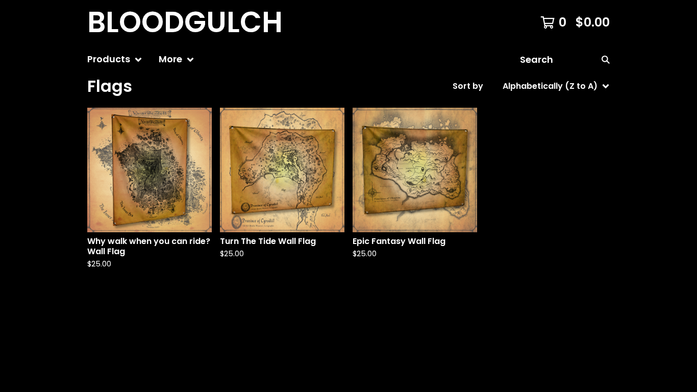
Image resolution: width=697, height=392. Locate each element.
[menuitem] (114, 59)
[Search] (606, 59)
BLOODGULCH (185, 22)
